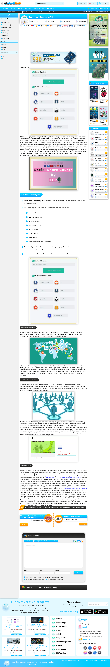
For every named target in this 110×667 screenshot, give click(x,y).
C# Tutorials (97, 184)
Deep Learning (44, 11)
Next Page (82, 524)
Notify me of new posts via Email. (56, 579)
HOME (6, 8)
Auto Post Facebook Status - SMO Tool (74, 489)
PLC (24, 11)
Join (105, 3)
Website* (57, 570)
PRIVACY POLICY (83, 661)
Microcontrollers (4, 19)
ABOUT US (51, 8)
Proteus (4, 44)
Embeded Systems (99, 189)
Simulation (3, 41)
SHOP (20, 8)
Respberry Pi (98, 137)
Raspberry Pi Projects (7, 25)
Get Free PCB (93, 8)
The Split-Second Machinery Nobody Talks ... (37, 647)
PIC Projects (5, 35)
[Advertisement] (53, 38)
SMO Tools (51, 21)
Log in (102, 3)
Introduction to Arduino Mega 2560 (73, 516)
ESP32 (9, 11)
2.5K (23, 26)
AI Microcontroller (89, 11)
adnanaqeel (66, 21)
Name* (26, 570)
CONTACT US (104, 661)
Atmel (58, 630)
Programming (4, 52)
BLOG (13, 8)
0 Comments (82, 21)
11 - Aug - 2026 (10, 650)
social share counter (44, 507)
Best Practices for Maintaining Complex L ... (13, 647)
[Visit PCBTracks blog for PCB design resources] (98, 79)
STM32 (13, 11)
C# (3, 56)
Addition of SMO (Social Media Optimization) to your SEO (63, 478)
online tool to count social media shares (73, 507)
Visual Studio (98, 153)
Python (4, 59)
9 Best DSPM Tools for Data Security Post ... (37, 626)
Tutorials (19, 629)
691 (85, 26)
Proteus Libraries (53, 11)
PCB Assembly (104, 8)
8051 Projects (5, 38)
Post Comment (78, 573)
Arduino (19, 11)
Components (98, 179)
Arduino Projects (6, 22)
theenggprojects (86, 624)
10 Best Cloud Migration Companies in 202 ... (13, 626)
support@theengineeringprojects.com (92, 636)
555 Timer (97, 163)
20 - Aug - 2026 (10, 629)
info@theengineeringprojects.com (91, 631)
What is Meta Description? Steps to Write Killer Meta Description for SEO (31, 516)
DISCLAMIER (94, 661)
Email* (41, 570)
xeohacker (14, 632)
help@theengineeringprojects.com (91, 633)
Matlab (4, 50)
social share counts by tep (31, 507)
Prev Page (24, 524)
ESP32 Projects (5, 30)
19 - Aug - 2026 (34, 629)
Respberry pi (61, 623)
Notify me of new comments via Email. (35, 579)
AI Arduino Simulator (102, 11)
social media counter (56, 507)
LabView (4, 47)
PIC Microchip (98, 147)
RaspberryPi (3, 11)
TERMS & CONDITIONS (69, 661)
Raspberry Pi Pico (6, 27)
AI (39, 11)
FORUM (29, 8)
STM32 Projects (6, 33)
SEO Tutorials (98, 194)
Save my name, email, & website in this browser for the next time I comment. (44, 577)
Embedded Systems (31, 11)
